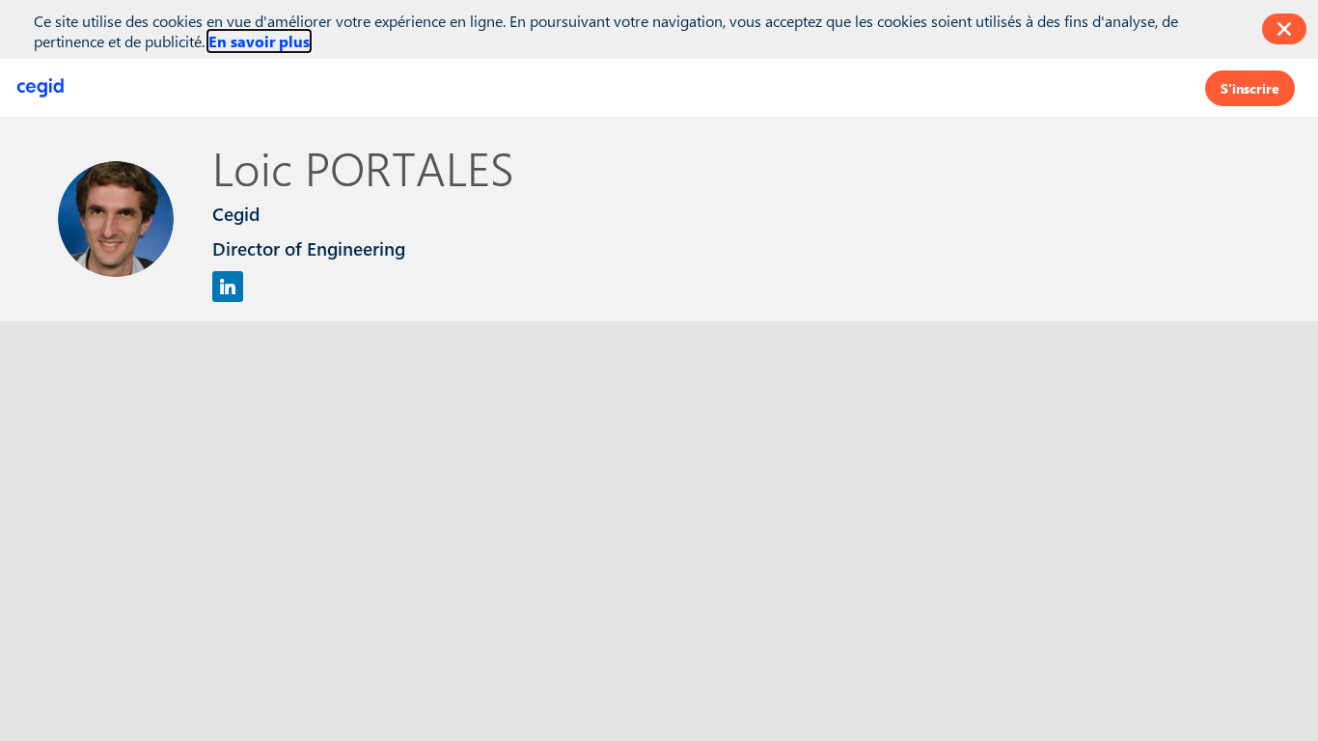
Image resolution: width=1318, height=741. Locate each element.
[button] (1250, 87)
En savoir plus (259, 41)
